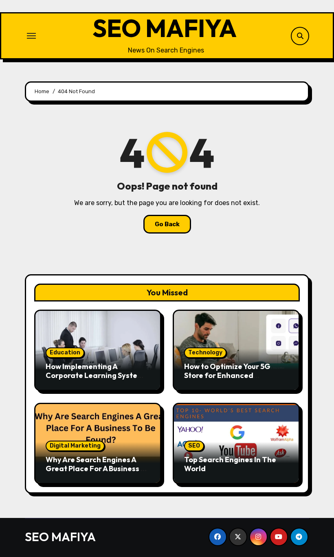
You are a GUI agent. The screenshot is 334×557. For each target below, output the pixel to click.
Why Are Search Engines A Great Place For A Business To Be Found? (97, 468)
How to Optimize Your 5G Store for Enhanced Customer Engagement (227, 375)
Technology (205, 352)
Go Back (167, 224)
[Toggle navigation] (31, 36)
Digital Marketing (75, 445)
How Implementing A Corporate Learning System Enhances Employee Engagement (95, 380)
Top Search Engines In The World (230, 464)
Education (65, 352)
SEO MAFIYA (164, 28)
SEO (194, 445)
